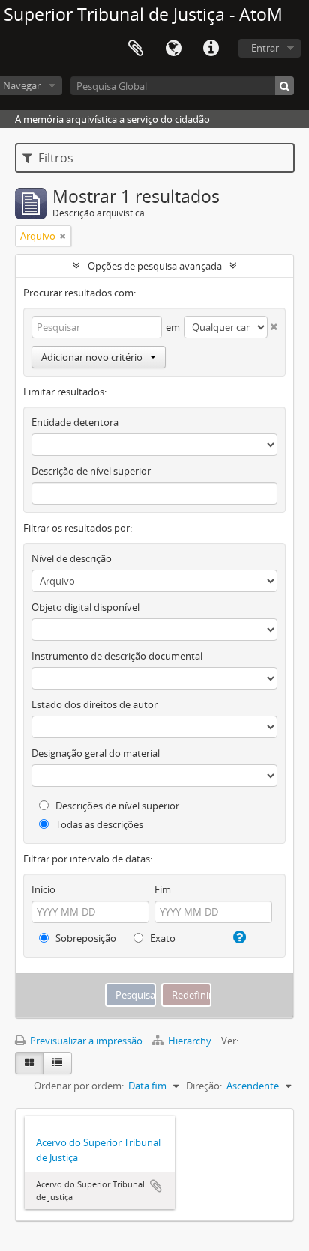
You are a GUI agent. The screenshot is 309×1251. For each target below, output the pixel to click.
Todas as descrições (98, 824)
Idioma (173, 48)
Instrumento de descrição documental (117, 656)
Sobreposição (84, 938)
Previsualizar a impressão (85, 1040)
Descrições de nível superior (116, 805)
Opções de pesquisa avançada (155, 266)
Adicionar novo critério (91, 357)
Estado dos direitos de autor (95, 704)
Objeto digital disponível (86, 607)
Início (44, 889)
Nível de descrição (72, 558)
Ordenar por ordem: (79, 1085)
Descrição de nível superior (91, 471)
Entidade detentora (75, 422)
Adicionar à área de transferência (156, 1185)
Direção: (204, 1085)
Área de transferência (135, 48)
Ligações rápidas (211, 48)
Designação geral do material (96, 753)
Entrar (265, 48)
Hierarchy (190, 1040)
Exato (162, 938)
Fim (162, 889)
